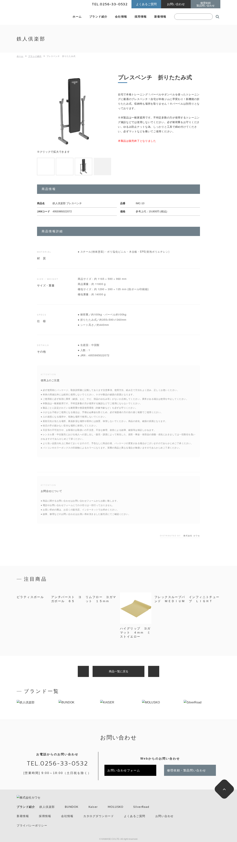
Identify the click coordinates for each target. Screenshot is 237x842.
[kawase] (41, 17)
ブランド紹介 (98, 16)
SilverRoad (141, 807)
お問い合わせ (164, 816)
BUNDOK (72, 807)
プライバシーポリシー (32, 825)
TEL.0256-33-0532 (57, 763)
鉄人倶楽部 (47, 807)
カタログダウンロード (98, 816)
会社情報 (121, 16)
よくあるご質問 (134, 816)
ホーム (77, 16)
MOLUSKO (115, 807)
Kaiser (93, 807)
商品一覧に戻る (118, 671)
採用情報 (141, 16)
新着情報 (160, 16)
